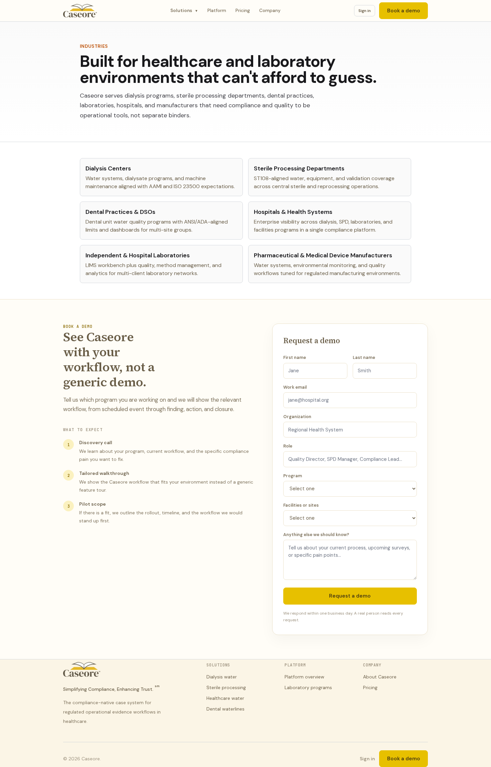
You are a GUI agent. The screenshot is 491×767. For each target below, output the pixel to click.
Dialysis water (221, 677)
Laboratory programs (308, 687)
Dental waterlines (225, 709)
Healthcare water (225, 698)
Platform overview (304, 677)
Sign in (364, 10)
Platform (216, 10)
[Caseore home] (80, 10)
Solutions (184, 10)
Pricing (242, 10)
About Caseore (379, 677)
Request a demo (350, 596)
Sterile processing (226, 687)
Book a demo (403, 10)
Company (270, 10)
